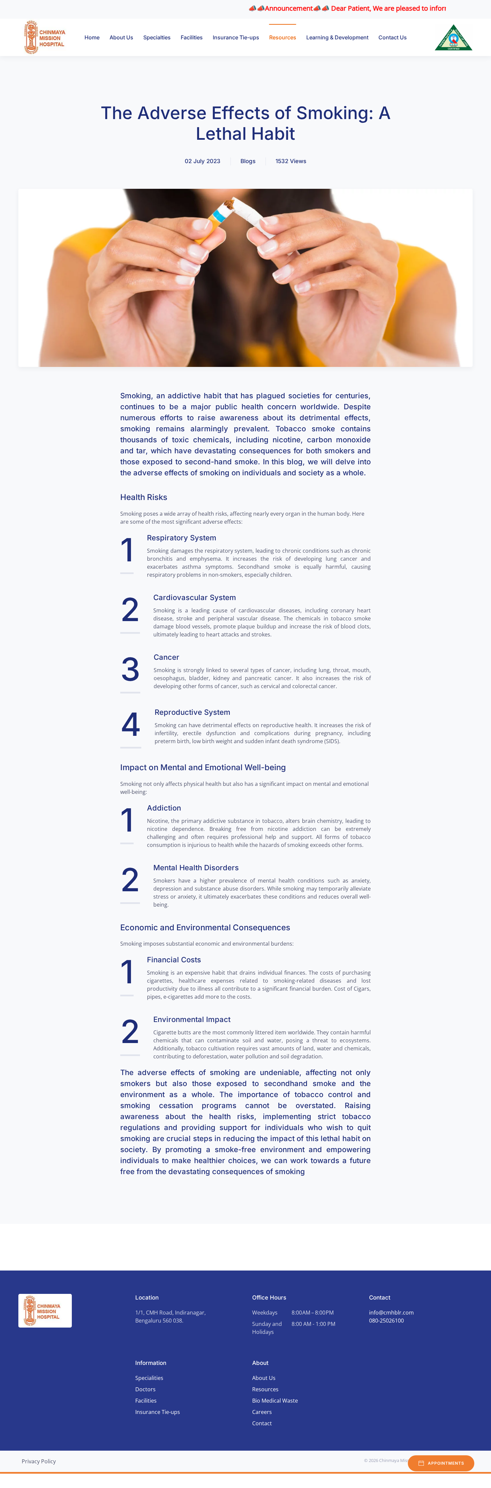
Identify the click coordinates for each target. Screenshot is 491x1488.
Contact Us (392, 37)
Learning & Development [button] (337, 37)
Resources (282, 37)
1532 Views (291, 161)
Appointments (446, 1463)
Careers (262, 1412)
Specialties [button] (157, 37)
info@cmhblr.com (391, 1312)
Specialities (149, 1378)
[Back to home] (48, 37)
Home (92, 37)
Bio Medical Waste (275, 1400)
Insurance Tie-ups (236, 37)
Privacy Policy (39, 1461)
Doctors (145, 1389)
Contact (262, 1423)
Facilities (192, 37)
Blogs (248, 161)
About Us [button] (121, 37)
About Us (264, 1378)
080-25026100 (386, 1320)
